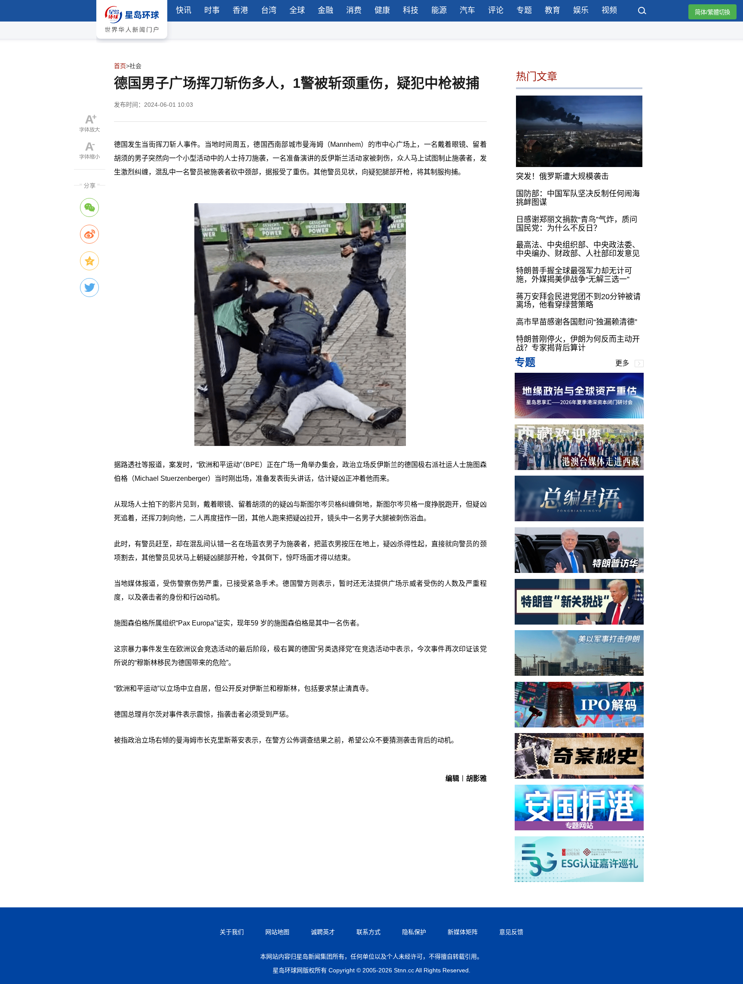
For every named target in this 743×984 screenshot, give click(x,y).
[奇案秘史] (579, 776)
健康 (382, 10)
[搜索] (642, 11)
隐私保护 (414, 931)
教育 (552, 10)
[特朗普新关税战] (579, 622)
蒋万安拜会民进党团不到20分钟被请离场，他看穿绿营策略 (578, 300)
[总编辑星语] (579, 519)
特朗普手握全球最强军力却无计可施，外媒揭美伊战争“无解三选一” (574, 275)
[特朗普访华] (579, 570)
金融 (325, 10)
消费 (354, 10)
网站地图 (277, 931)
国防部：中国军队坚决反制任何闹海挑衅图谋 (578, 198)
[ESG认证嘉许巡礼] (579, 879)
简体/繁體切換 (712, 12)
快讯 (183, 10)
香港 (240, 10)
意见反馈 (511, 931)
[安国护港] (579, 828)
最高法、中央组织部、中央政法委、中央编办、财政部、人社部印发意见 (578, 249)
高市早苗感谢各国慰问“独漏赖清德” (576, 322)
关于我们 (232, 931)
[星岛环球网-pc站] (131, 40)
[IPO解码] (579, 725)
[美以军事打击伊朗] (579, 673)
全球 (297, 10)
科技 (410, 10)
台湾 (268, 10)
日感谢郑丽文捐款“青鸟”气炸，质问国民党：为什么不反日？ (576, 223)
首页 (120, 65)
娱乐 (581, 10)
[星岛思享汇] (579, 416)
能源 (439, 10)
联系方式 (368, 931)
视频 (609, 10)
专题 (524, 10)
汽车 (467, 10)
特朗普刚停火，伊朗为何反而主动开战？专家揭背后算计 (578, 343)
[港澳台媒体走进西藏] (579, 467)
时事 (212, 10)
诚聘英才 (323, 931)
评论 (496, 10)
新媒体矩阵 (463, 931)
